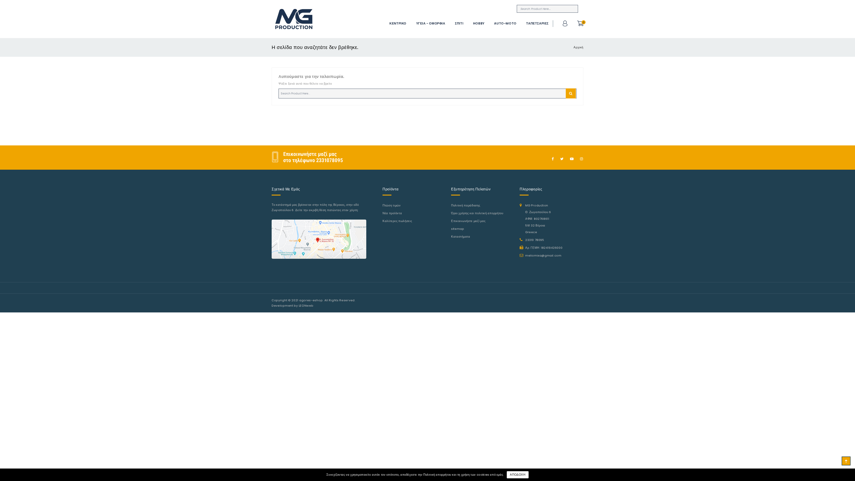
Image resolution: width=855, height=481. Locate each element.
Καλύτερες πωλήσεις (397, 221)
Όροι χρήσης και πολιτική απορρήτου (477, 213)
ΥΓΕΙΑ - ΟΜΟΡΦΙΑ (430, 23)
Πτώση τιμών (392, 205)
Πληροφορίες (531, 189)
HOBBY (478, 23)
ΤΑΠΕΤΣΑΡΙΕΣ (537, 23)
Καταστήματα (460, 236)
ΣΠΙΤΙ (459, 23)
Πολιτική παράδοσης (465, 205)
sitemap (457, 229)
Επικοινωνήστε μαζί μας (468, 221)
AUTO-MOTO (505, 23)
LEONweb (306, 306)
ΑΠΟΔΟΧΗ (517, 475)
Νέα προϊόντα (392, 213)
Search (574, 8)
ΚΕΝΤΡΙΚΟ (397, 23)
